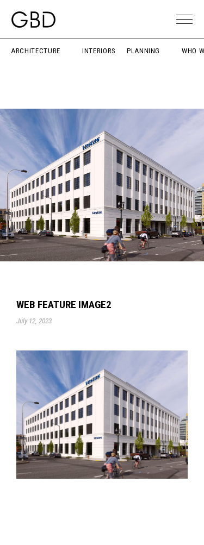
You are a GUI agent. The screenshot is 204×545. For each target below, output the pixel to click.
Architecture (35, 51)
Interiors (99, 51)
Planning (143, 51)
